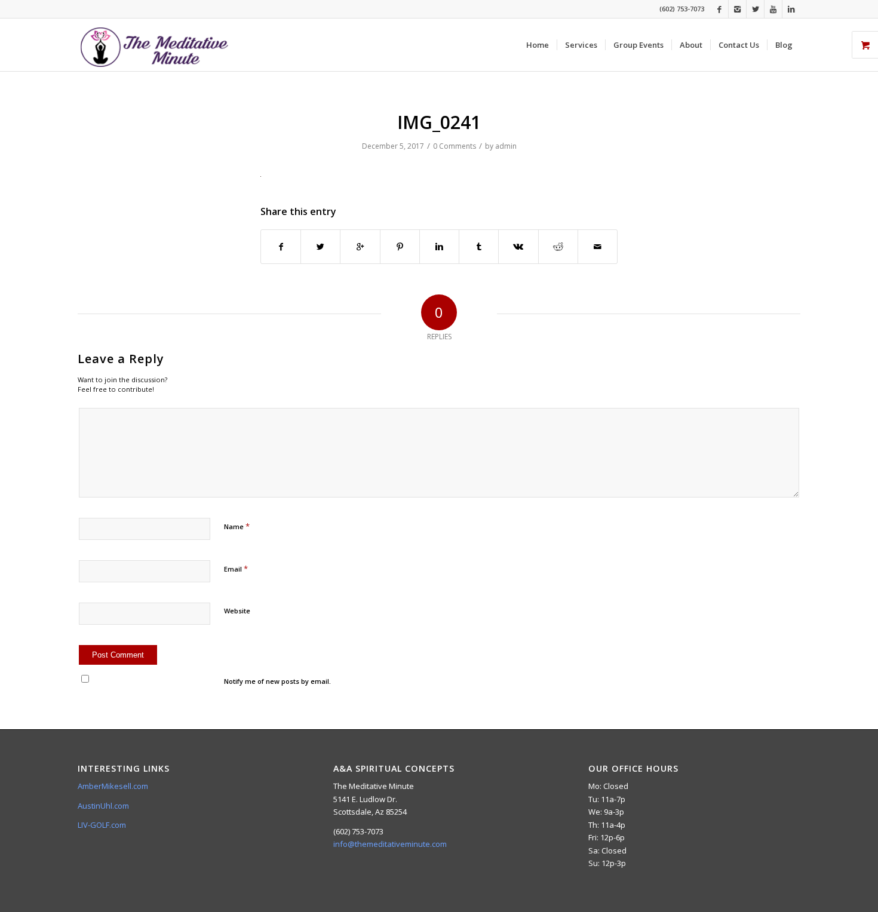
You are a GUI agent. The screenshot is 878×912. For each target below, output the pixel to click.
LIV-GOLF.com (102, 824)
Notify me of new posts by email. (277, 681)
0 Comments (454, 146)
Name (237, 526)
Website (237, 610)
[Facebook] (719, 9)
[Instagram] (737, 9)
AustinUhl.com (103, 805)
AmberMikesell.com (113, 786)
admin (506, 146)
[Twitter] (755, 9)
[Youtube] (773, 9)
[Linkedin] (791, 9)
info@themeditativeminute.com (390, 844)
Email (236, 568)
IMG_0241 (439, 122)
